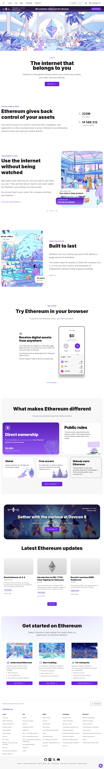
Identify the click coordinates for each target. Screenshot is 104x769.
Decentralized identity (28, 744)
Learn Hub (5, 717)
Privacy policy (55, 763)
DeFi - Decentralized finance (30, 736)
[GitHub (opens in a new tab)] (45, 759)
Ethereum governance (89, 736)
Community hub (67, 717)
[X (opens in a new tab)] (54, 759)
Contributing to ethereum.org (70, 727)
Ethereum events (67, 724)
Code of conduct (41, 763)
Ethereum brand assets (30, 763)
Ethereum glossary (8, 754)
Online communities (68, 721)
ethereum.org (8, 709)
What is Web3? (7, 730)
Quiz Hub (5, 747)
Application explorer (28, 727)
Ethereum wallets (7, 727)
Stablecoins (26, 730)
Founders (45, 745)
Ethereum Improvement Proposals (92, 733)
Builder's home (47, 717)
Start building (46, 727)
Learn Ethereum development (50, 730)
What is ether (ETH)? (8, 724)
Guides (24, 717)
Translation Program (68, 730)
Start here (50, 84)
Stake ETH (25, 747)
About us (20, 763)
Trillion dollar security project (90, 742)
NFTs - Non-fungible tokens (30, 733)
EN (95, 3)
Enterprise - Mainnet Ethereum (51, 742)
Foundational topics (48, 736)
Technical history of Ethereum (91, 727)
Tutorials (45, 721)
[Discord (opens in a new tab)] (58, 759)
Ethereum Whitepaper (88, 717)
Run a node (6, 739)
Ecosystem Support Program (71, 742)
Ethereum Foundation (68, 736)
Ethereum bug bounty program (71, 733)
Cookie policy (72, 763)
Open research (87, 730)
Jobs (49, 763)
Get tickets (96, 9)
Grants (44, 733)
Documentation (47, 724)
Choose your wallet (28, 721)
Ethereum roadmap (88, 721)
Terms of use (64, 763)
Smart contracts (7, 733)
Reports (85, 739)
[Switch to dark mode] (86, 3)
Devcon (65, 745)
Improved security (87, 724)
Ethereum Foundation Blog (70, 739)
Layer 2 (25, 750)
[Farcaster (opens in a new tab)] (49, 759)
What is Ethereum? (50, 484)
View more (52, 604)
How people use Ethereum (10, 750)
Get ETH (25, 724)
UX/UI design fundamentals (50, 739)
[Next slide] (56, 210)
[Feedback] (101, 766)
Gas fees (5, 736)
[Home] (3, 3)
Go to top (97, 704)
